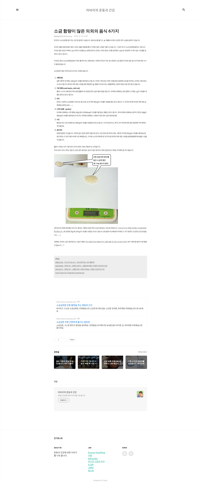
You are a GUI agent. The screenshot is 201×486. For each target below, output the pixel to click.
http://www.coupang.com (66, 302)
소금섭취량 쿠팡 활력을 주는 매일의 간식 (74, 305)
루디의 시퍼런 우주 (96, 461)
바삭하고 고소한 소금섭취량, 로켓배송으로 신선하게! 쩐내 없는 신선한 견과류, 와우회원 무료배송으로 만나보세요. (99, 309)
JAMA (91, 467)
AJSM (91, 464)
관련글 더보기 (142, 352)
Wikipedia (93, 458)
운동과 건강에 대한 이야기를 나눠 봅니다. (72, 395)
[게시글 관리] (64, 340)
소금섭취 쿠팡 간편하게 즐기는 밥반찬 (73, 322)
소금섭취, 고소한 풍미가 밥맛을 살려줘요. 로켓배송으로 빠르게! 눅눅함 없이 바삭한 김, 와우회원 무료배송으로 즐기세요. (99, 326)
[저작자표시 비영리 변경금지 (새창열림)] (80, 340)
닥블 (90, 455)
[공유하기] (61, 340)
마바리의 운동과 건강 (67, 392)
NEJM (91, 470)
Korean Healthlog (96, 452)
